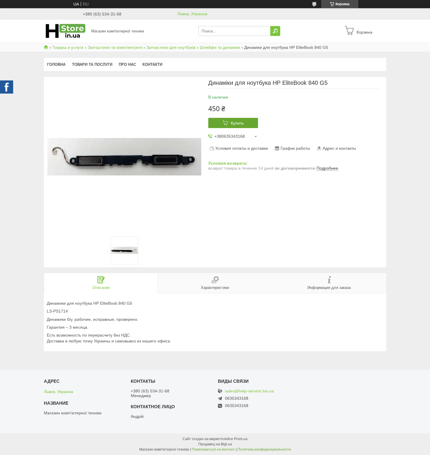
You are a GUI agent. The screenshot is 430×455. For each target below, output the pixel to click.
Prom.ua (240, 439)
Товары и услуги (67, 47)
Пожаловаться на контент (213, 449)
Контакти (152, 64)
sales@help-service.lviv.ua (249, 391)
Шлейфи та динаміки (220, 47)
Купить (237, 123)
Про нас (127, 64)
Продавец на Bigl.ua (215, 444)
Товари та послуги (92, 64)
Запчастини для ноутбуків (170, 47)
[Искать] (275, 31)
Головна (56, 64)
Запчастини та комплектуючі (115, 47)
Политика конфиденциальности (264, 449)
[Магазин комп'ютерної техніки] (66, 30)
